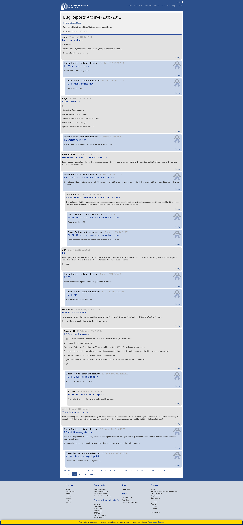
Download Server (100, 494)
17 (153, 470)
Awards (68, 494)
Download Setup (100, 489)
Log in (178, 2)
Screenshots (70, 491)
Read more (152, 522)
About (180, 5)
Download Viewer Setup (102, 496)
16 (147, 470)
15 (142, 470)
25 (80, 474)
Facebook (154, 502)
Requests (148, 5)
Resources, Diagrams (130, 502)
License (68, 498)
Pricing (68, 502)
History (68, 496)
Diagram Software (100, 515)
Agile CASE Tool (99, 504)
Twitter (153, 504)
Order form (126, 489)
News (130, 5)
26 (85, 474)
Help (163, 5)
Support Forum (156, 494)
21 (175, 470)
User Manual (127, 498)
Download (138, 5)
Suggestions (155, 498)
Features (69, 500)
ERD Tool (97, 513)
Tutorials (125, 500)
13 (131, 470)
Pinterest (154, 506)
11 (120, 470)
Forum (156, 5)
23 (69, 474)
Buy (173, 5)
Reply (177, 57)
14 (137, 470)
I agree (161, 522)
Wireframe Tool (99, 517)
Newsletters (155, 512)
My (168, 5)
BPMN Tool (98, 511)
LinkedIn (154, 508)
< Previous (67, 470)
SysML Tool (98, 509)
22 (64, 474)
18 (158, 470)
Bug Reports (155, 496)
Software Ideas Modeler (73, 23)
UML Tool (97, 506)
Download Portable (101, 491)
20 (169, 470)
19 (164, 470)
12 (126, 470)
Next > (92, 474)
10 (115, 470)
